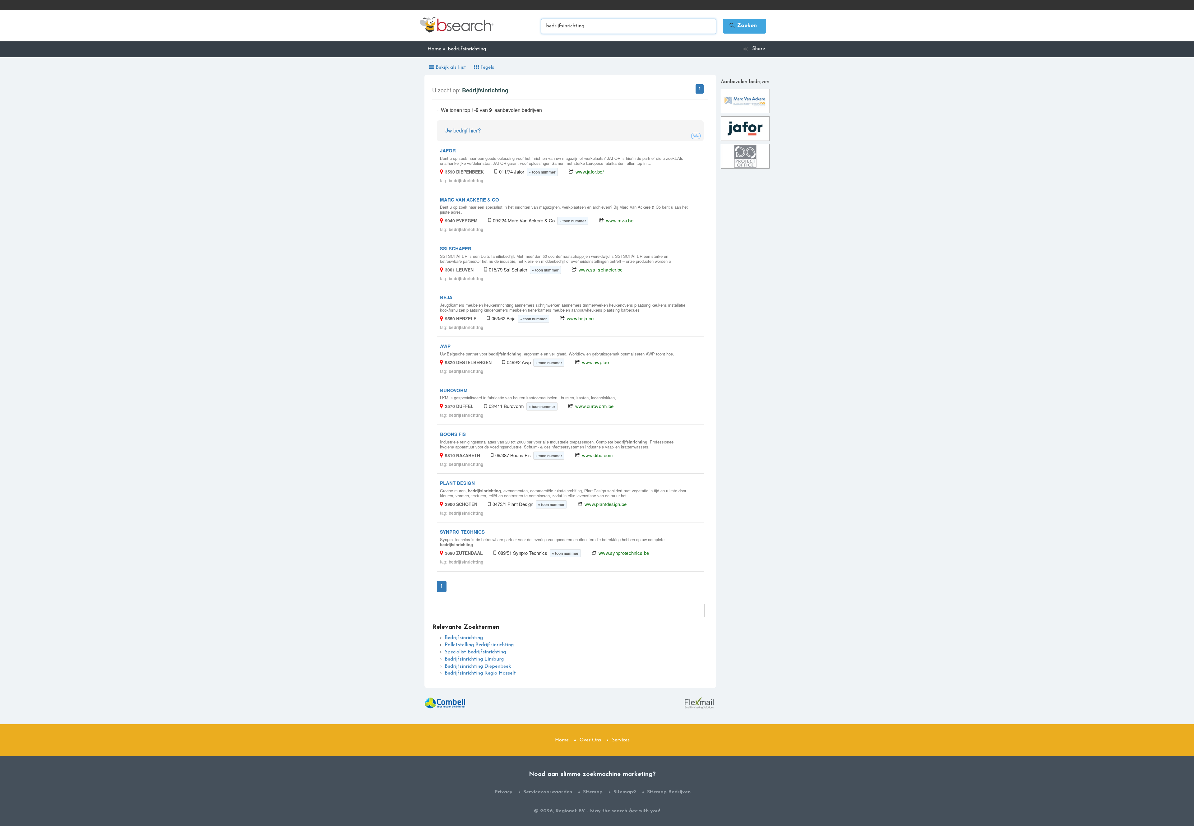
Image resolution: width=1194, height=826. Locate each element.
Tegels (486, 67)
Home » (437, 49)
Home (562, 740)
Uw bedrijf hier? (462, 130)
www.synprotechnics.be (624, 553)
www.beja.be (580, 318)
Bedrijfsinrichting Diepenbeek (478, 666)
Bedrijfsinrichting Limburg (474, 659)
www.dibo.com (597, 455)
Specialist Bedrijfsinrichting (475, 652)
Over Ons (590, 740)
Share (758, 48)
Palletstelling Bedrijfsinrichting (479, 645)
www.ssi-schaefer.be (601, 269)
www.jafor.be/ (590, 171)
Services (621, 740)
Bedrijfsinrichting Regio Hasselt (480, 673)
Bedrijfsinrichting (464, 637)
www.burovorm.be (594, 406)
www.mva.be (619, 220)
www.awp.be (595, 362)
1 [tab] (699, 89)
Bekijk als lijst (451, 67)
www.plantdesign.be (606, 504)
